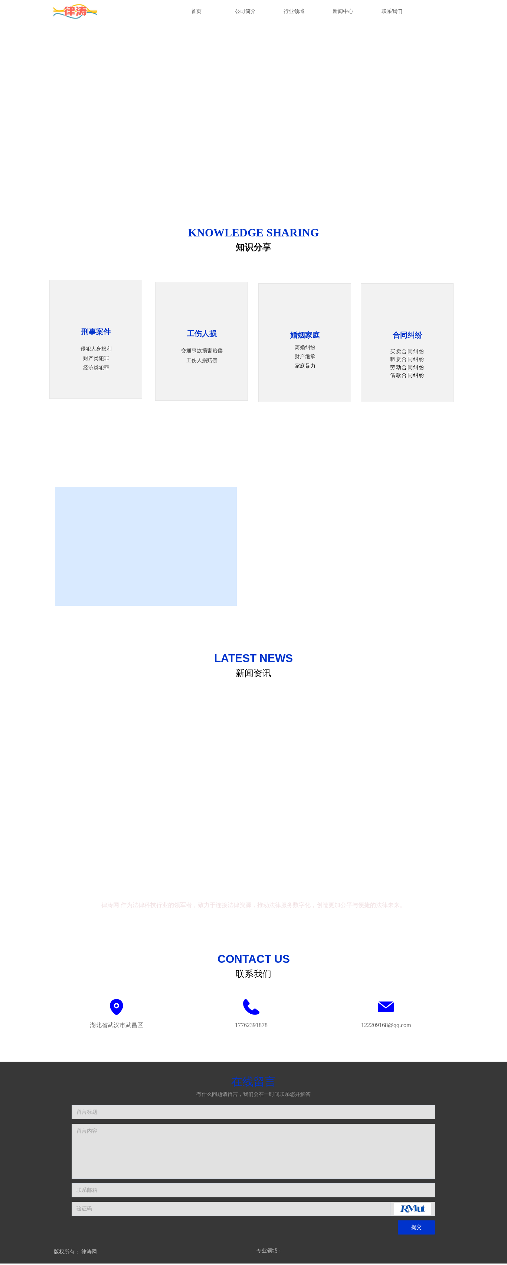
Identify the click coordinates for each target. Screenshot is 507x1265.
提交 (416, 1227)
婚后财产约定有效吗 (342, 792)
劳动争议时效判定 (339, 695)
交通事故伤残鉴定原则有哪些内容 (358, 744)
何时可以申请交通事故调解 (88, 783)
